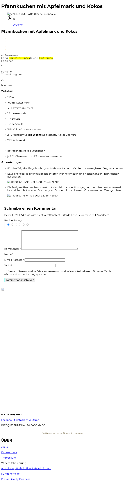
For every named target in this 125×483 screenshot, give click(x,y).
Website (9, 265)
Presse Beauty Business (15, 479)
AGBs (4, 447)
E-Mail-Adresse (14, 259)
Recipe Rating (13, 220)
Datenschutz (9, 452)
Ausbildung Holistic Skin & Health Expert (26, 468)
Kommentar (12, 248)
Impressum (8, 457)
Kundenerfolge (10, 473)
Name (8, 254)
